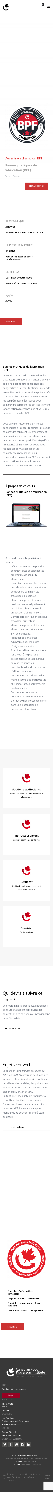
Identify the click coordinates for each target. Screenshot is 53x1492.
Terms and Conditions (11, 1435)
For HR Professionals (11, 1424)
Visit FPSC (5, 1477)
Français (16, 176)
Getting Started (9, 1432)
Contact (5, 1410)
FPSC (4, 1407)
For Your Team (8, 1418)
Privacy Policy (47, 1477)
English (8, 176)
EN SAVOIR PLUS (36, 186)
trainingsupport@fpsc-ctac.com (24, 1304)
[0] (41, 7)
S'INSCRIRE (12, 1327)
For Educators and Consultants (15, 1421)
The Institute (7, 1404)
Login (10, 1395)
